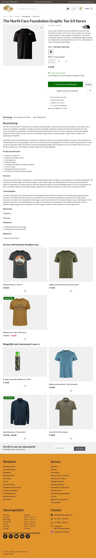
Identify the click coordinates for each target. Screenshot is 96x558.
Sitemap (12, 552)
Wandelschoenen (9, 467)
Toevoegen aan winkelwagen (66, 84)
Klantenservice (56, 490)
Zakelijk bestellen (57, 481)
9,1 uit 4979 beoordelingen (44, 2)
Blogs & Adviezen (9, 496)
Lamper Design (8, 554)
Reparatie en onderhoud (60, 487)
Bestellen (54, 467)
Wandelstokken (8, 475)
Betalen (54, 470)
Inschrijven (79, 449)
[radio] (50, 52)
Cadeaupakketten (9, 493)
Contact (54, 496)
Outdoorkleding (9, 470)
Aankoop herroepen (58, 478)
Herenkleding (26, 16)
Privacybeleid (56, 502)
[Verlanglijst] (67, 8)
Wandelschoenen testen (12, 487)
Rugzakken (7, 472)
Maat (50, 57)
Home (5, 16)
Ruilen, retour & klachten (60, 475)
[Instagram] (11, 536)
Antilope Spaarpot (57, 484)
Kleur (50, 47)
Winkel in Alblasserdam (11, 2)
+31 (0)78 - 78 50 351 (61, 519)
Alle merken (7, 499)
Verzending (55, 472)
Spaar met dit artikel (58, 108)
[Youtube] (16, 536)
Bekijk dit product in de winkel (67, 91)
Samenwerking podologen (60, 493)
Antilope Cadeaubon (10, 490)
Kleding (17, 16)
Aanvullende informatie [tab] (22, 117)
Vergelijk (88, 84)
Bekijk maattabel (59, 57)
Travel (5, 481)
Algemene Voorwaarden (59, 499)
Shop (10, 16)
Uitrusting (6, 478)
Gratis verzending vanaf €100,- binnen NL (82, 2)
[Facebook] (5, 536)
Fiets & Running (8, 484)
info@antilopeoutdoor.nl (63, 515)
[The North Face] (86, 29)
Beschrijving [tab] (7, 117)
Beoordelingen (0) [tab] (39, 117)
